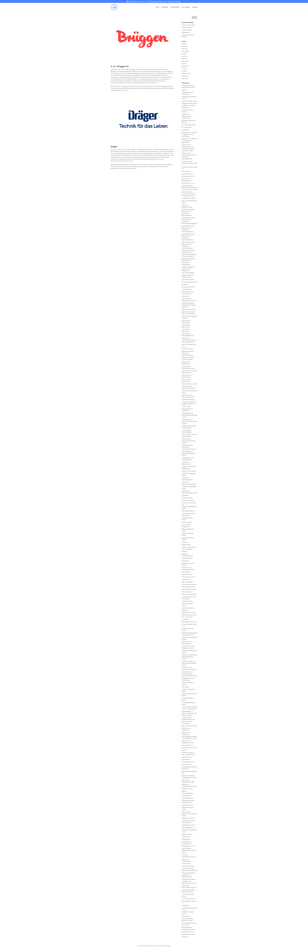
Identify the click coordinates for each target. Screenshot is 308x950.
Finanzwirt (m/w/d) (187, 522)
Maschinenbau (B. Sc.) (188, 745)
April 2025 (184, 58)
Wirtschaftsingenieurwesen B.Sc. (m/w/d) (122, 161)
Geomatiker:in (185, 561)
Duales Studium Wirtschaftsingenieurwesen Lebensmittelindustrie (150, 69)
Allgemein (128, 69)
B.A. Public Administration (189, 125)
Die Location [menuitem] (186, 7)
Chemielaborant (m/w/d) (117, 151)
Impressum (154, 945)
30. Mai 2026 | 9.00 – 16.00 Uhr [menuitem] (136, 1)
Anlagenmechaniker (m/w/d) (165, 149)
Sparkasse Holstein (187, 30)
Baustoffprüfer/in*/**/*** (189, 176)
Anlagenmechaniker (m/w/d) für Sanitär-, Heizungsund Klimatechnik (189, 105)
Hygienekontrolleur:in (187, 582)
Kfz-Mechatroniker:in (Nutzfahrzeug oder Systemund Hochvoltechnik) (189, 673)
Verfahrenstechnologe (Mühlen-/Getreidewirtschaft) (151, 81)
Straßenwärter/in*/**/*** (189, 846)
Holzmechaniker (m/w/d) (188, 577)
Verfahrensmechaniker (188, 866)
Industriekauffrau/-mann (188, 587)
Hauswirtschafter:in (187, 574)
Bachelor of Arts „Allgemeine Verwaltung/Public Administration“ (189, 140)
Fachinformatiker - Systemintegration (162, 71)
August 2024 (185, 61)
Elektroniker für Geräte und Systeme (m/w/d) (136, 151)
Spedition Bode (186, 32)
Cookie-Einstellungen (165, 945)
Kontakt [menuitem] (194, 7)
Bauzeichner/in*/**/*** (188, 183)
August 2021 (185, 78)
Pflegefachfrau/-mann (188, 805)
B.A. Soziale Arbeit (186, 127)
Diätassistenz (185, 296)
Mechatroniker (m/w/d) (130, 81)
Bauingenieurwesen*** (188, 174)
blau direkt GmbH (186, 27)
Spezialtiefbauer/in (187, 834)
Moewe (115, 69)
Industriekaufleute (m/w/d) (131, 77)
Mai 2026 (184, 44)
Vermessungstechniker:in (188, 898)
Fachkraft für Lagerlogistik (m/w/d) (164, 153)
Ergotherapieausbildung (188, 399)
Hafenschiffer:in (186, 572)
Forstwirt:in (185, 542)
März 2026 (184, 49)
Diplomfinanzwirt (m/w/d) (188, 309)
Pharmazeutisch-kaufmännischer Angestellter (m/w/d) (189, 813)
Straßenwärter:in (186, 839)
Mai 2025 (184, 56)
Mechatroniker (119, 81)
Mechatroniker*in (186, 764)
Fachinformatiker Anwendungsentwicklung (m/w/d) (188, 441)
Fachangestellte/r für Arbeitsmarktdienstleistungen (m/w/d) (189, 415)
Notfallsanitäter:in (186, 795)
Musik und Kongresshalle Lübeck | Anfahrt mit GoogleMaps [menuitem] (164, 1)
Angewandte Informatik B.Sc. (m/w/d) (147, 149)
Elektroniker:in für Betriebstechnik (142, 71)
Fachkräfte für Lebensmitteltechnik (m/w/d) (155, 75)
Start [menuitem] (157, 7)
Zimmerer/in (185, 937)
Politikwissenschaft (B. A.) (188, 818)
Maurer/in (184, 750)
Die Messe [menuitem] (164, 7)
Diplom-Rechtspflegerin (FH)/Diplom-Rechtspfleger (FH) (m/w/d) (189, 305)
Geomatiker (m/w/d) (187, 558)
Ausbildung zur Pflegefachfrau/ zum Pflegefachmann (187, 116)
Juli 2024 (184, 63)
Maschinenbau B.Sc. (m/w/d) (148, 157)
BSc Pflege (184, 284)
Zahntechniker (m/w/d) (188, 932)
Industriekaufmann (187, 592)
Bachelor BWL (185, 130)
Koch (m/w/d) (185, 687)
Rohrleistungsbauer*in (188, 827)
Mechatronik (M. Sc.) (187, 757)
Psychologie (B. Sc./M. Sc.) (188, 825)
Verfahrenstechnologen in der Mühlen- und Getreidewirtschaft (189, 875)
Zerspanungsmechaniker (188, 934)
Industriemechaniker (159, 77)
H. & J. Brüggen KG (120, 66)
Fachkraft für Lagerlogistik (189, 471)
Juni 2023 (184, 71)
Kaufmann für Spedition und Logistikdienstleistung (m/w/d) (189, 656)
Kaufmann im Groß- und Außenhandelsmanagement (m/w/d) (189, 663)
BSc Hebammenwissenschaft (189, 282)
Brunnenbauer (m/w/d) (188, 279)
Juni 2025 (184, 53)
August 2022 (185, 76)
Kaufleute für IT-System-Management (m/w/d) (127, 157)
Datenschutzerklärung (143, 945)
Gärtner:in (184, 551)
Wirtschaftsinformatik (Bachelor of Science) (152, 159)
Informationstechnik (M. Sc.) (189, 621)
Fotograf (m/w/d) (186, 544)
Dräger (114, 146)
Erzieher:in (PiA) (186, 406)
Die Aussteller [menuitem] (175, 7)
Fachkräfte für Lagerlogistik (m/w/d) (133, 75)
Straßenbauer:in (186, 837)
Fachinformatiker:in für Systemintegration (156, 73)
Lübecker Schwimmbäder (188, 25)
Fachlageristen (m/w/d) (117, 77)
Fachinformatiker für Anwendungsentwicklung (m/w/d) (188, 453)
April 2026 (184, 46)
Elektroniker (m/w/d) (187, 349)
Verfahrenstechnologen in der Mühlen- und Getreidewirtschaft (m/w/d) (130, 82)
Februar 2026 (185, 51)
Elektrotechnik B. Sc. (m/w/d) (157, 151)
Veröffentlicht (153, 82)
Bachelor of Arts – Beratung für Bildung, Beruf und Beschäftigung (189, 134)
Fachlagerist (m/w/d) (116, 155)
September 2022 (186, 73)
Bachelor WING (186, 171)
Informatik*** (185, 619)
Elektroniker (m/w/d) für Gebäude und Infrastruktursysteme (188, 353)
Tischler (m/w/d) (186, 863)
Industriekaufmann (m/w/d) (146, 77)
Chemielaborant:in (187, 289)
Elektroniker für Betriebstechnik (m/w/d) (121, 71)
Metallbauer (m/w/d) (187, 789)
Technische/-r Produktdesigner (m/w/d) (121, 159)
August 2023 (185, 66)
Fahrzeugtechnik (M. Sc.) (188, 511)
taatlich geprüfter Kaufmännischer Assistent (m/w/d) (189, 850)
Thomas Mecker (117, 149)
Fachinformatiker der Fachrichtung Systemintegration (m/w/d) (127, 73)
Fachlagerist (185, 495)
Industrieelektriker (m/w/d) (129, 155)
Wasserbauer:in (186, 916)
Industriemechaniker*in (188, 608)
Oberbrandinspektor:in (188, 798)
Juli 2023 (184, 68)
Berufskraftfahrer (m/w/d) (189, 198)
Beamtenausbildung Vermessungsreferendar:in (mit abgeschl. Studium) (189, 194)
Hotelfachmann (186, 579)
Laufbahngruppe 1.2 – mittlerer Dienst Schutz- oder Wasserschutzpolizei (189, 713)
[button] (194, 17)
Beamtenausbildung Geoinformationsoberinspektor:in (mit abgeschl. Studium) (189, 187)
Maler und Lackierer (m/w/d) (189, 726)
